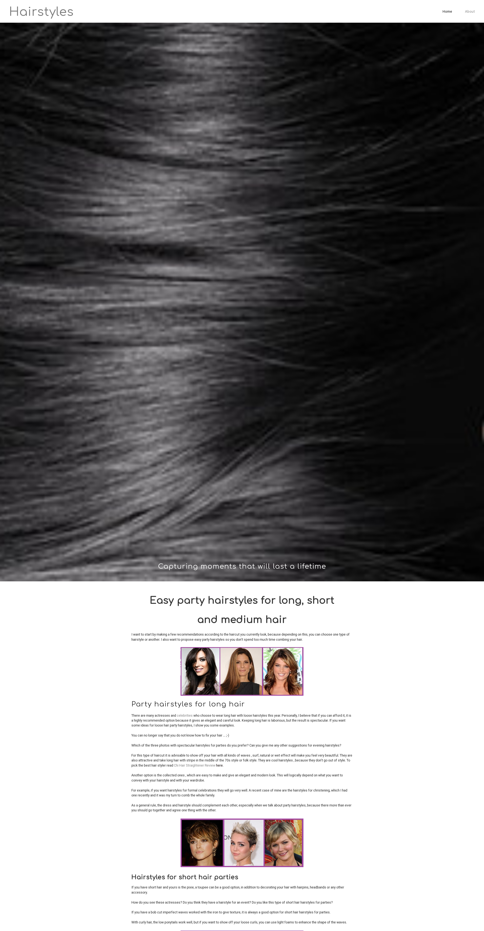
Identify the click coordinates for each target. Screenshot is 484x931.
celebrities (185, 715)
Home (447, 11)
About (470, 11)
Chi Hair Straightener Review (194, 765)
